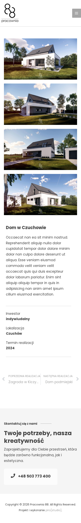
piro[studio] (54, 510)
